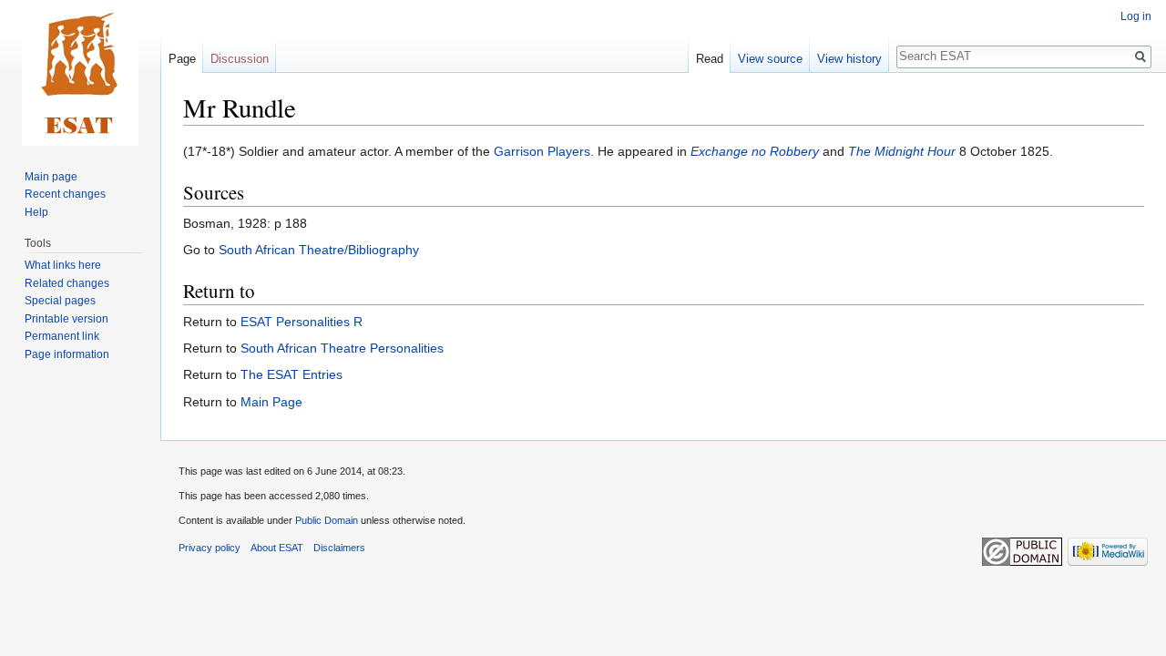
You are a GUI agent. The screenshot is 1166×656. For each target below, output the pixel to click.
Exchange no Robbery (754, 151)
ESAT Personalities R (301, 321)
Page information (67, 354)
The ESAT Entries (291, 374)
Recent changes (65, 194)
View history (849, 59)
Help (36, 212)
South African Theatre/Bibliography (319, 249)
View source (770, 59)
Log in (1135, 16)
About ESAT (277, 547)
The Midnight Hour (902, 151)
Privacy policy (209, 547)
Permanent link (62, 336)
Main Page (271, 402)
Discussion (239, 59)
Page (182, 59)
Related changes (67, 283)
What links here (63, 265)
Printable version (66, 319)
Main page (51, 176)
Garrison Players (542, 151)
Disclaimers (339, 547)
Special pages (60, 300)
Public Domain (326, 520)
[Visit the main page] (80, 73)
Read (709, 59)
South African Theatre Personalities (342, 348)
